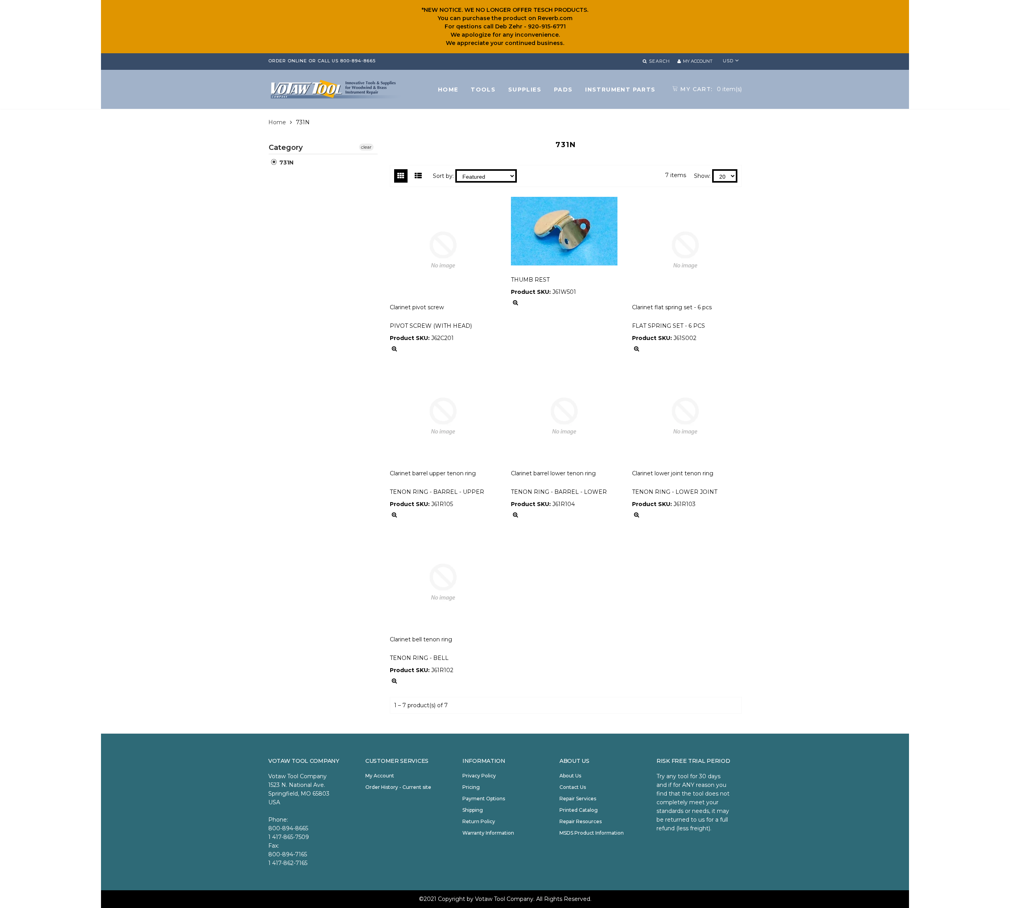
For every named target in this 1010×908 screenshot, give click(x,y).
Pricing (471, 787)
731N (286, 162)
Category (286, 147)
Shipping (472, 810)
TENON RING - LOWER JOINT (674, 491)
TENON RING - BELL (419, 657)
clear (366, 147)
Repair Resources (580, 821)
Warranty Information (488, 833)
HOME (448, 89)
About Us (570, 776)
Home (277, 122)
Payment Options (483, 799)
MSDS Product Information (591, 833)
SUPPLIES (524, 89)
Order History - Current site (398, 787)
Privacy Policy (479, 776)
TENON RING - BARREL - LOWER (559, 491)
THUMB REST (530, 279)
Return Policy (478, 821)
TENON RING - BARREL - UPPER (437, 491)
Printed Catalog (578, 810)
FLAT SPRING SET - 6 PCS (668, 325)
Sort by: (443, 175)
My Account (379, 776)
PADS (563, 89)
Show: (702, 175)
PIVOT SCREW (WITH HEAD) (431, 325)
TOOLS (483, 89)
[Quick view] (394, 349)
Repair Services (577, 799)
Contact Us (572, 787)
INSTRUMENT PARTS (620, 89)
